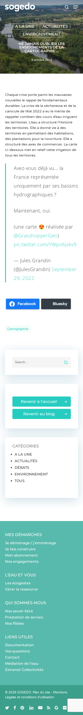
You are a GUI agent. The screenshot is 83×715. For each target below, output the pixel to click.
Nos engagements (22, 561)
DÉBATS (22, 467)
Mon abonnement (21, 555)
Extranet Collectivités (24, 670)
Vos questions (17, 651)
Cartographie (17, 329)
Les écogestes (18, 583)
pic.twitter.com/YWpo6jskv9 (45, 244)
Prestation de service (24, 617)
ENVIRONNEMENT (41, 34)
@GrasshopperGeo (36, 235)
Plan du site (41, 692)
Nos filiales (14, 623)
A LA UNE (25, 26)
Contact (12, 657)
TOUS (20, 481)
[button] (75, 7)
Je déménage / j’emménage (30, 543)
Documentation (19, 645)
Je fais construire (20, 549)
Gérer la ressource (21, 589)
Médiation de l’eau (21, 663)
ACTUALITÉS (55, 26)
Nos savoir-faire (19, 611)
